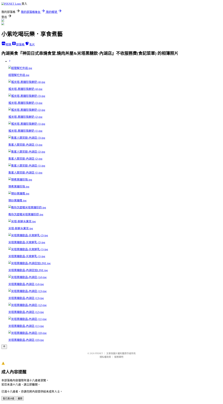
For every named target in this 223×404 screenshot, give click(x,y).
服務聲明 (118, 357)
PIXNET (99, 353)
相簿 (9, 44)
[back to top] (4, 347)
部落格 (20, 44)
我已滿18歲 (8, 398)
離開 (20, 398)
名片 (32, 44)
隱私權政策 (105, 357)
